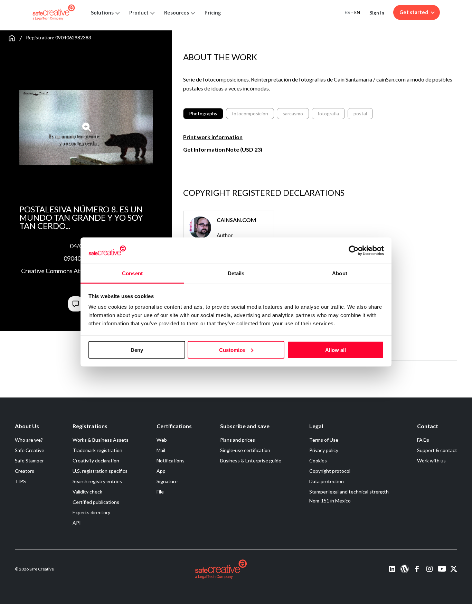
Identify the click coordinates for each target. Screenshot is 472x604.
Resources (176, 13)
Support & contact (437, 450)
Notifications (171, 460)
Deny (137, 350)
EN (357, 12)
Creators (24, 471)
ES (347, 12)
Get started (413, 12)
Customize (232, 350)
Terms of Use (323, 440)
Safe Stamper (29, 460)
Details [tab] (236, 273)
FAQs (423, 440)
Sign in (376, 13)
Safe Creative (29, 450)
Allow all (335, 350)
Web (162, 440)
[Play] (87, 127)
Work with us (431, 460)
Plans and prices (237, 440)
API (77, 523)
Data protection (326, 481)
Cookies (318, 460)
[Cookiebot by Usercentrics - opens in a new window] (353, 250)
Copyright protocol (329, 471)
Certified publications (96, 502)
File (160, 492)
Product (139, 13)
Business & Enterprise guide (250, 460)
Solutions (102, 13)
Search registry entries (97, 481)
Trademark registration (97, 450)
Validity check (87, 492)
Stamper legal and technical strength (349, 492)
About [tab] (339, 273)
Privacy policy (323, 450)
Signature (167, 481)
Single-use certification (245, 450)
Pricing (213, 13)
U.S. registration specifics (100, 471)
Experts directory (91, 512)
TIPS (20, 481)
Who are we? (29, 440)
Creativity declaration (96, 460)
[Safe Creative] (53, 12)
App (161, 471)
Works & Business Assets (101, 440)
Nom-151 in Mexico (330, 501)
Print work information (213, 137)
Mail (161, 450)
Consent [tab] (132, 273)
